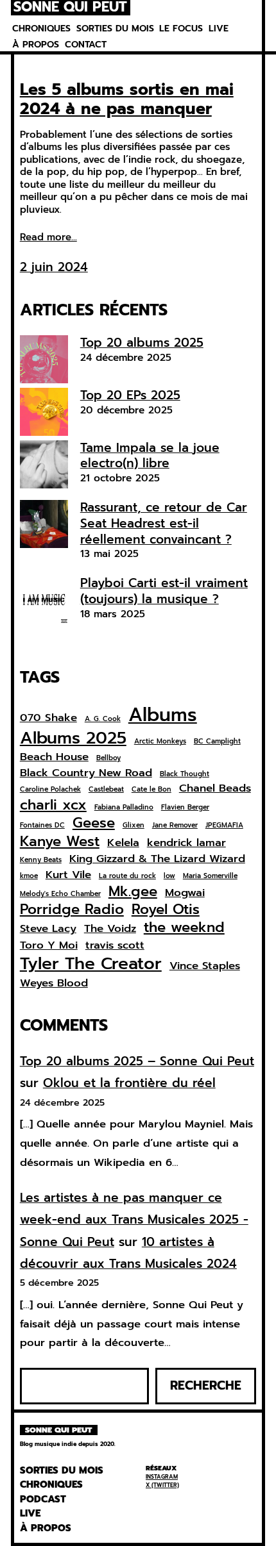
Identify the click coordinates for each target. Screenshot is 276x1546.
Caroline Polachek (50, 789)
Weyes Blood (54, 983)
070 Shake (48, 718)
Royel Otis (166, 909)
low (169, 876)
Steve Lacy (48, 929)
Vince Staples (204, 966)
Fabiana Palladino (123, 807)
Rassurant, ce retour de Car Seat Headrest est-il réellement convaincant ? (163, 523)
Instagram (162, 1477)
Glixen (133, 825)
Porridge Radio (72, 909)
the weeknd (184, 927)
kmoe (29, 876)
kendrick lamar (186, 843)
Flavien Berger (185, 807)
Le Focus (181, 28)
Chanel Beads (215, 788)
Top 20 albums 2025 (141, 342)
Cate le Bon (151, 789)
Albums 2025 (73, 738)
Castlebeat (106, 789)
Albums (162, 714)
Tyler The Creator (91, 963)
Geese (94, 823)
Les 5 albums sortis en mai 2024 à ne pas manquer (127, 99)
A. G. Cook (103, 719)
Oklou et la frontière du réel (129, 1083)
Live (219, 28)
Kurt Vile (68, 875)
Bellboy (108, 758)
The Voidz (110, 929)
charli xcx (53, 805)
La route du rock (127, 876)
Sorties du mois (115, 28)
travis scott (114, 945)
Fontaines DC (42, 825)
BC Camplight (217, 741)
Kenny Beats (41, 860)
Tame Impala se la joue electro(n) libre (150, 455)
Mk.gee (132, 892)
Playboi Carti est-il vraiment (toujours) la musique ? (164, 591)
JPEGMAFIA (224, 825)
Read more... (48, 237)
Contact (86, 44)
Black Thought (184, 774)
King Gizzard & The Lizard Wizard (157, 859)
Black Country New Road (86, 773)
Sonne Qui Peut (70, 8)
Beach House (54, 757)
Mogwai (185, 893)
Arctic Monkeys (160, 741)
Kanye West (59, 842)
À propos (35, 44)
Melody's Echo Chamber (60, 894)
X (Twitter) (162, 1485)
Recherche (205, 1385)
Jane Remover (175, 825)
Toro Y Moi (49, 945)
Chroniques (41, 28)
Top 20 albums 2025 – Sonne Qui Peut (137, 1061)
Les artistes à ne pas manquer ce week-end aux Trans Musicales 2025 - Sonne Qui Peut (134, 1219)
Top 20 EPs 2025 (130, 395)
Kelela (123, 843)
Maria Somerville (210, 876)
